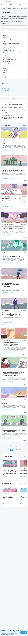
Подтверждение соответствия (9, 59)
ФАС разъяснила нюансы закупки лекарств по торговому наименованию (12, 108)
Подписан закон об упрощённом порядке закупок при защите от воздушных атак (13, 105)
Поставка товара (6, 61)
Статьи (11, 150)
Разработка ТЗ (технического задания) (11, 63)
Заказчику (5, 234)
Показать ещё (13, 446)
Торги (4, 72)
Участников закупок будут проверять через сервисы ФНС (13, 118)
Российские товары (7, 66)
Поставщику (5, 150)
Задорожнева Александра (9, 168)
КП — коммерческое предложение (10, 52)
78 (16, 449)
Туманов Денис (7, 196)
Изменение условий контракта (9, 50)
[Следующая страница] (19, 450)
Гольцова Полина (7, 340)
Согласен (24, 632)
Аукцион (5, 35)
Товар (4, 70)
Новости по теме (5, 86)
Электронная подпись (8, 77)
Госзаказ (5, 37)
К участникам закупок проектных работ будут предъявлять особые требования (14, 111)
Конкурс (4, 55)
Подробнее (10, 634)
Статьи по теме (5, 88)
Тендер (4, 68)
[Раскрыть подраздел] (7, 44)
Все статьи (23, 125)
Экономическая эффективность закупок (12, 74)
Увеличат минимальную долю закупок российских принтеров (13, 114)
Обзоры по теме (5, 90)
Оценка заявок (6, 57)
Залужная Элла (7, 139)
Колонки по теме (5, 93)
